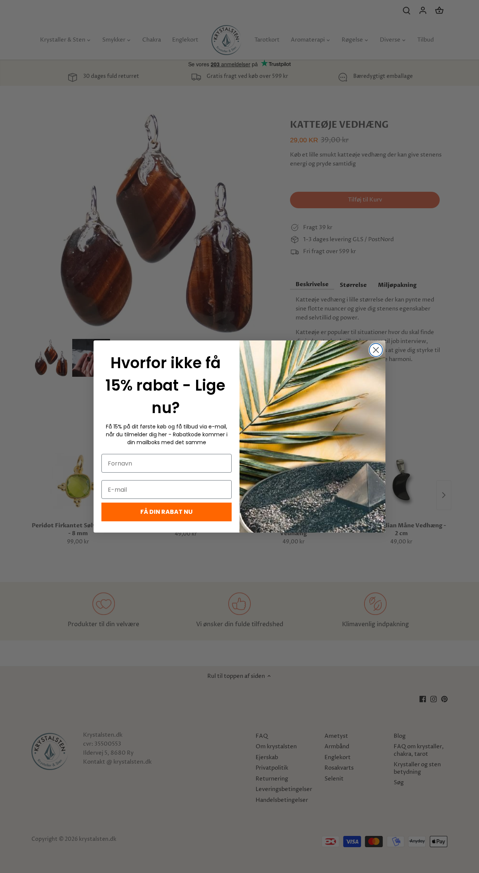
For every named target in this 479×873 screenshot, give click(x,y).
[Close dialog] (375, 350)
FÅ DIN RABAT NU (166, 511)
